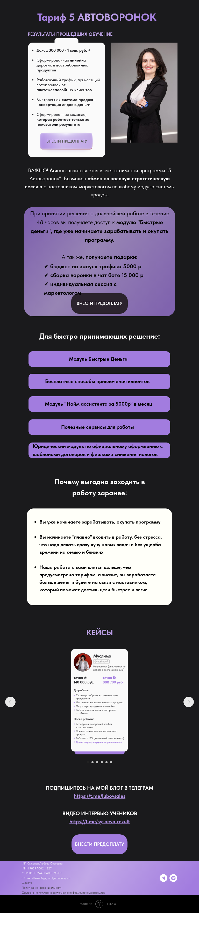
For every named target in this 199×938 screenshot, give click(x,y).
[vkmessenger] (173, 878)
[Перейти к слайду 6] (111, 762)
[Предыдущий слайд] (10, 702)
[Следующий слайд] (188, 702)
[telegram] (163, 878)
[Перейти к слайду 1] (88, 762)
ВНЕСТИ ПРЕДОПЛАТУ (66, 141)
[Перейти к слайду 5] (106, 762)
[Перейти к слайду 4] (102, 762)
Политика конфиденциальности (42, 887)
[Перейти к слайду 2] (92, 762)
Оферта (27, 883)
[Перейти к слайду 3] (97, 762)
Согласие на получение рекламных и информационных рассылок (63, 892)
